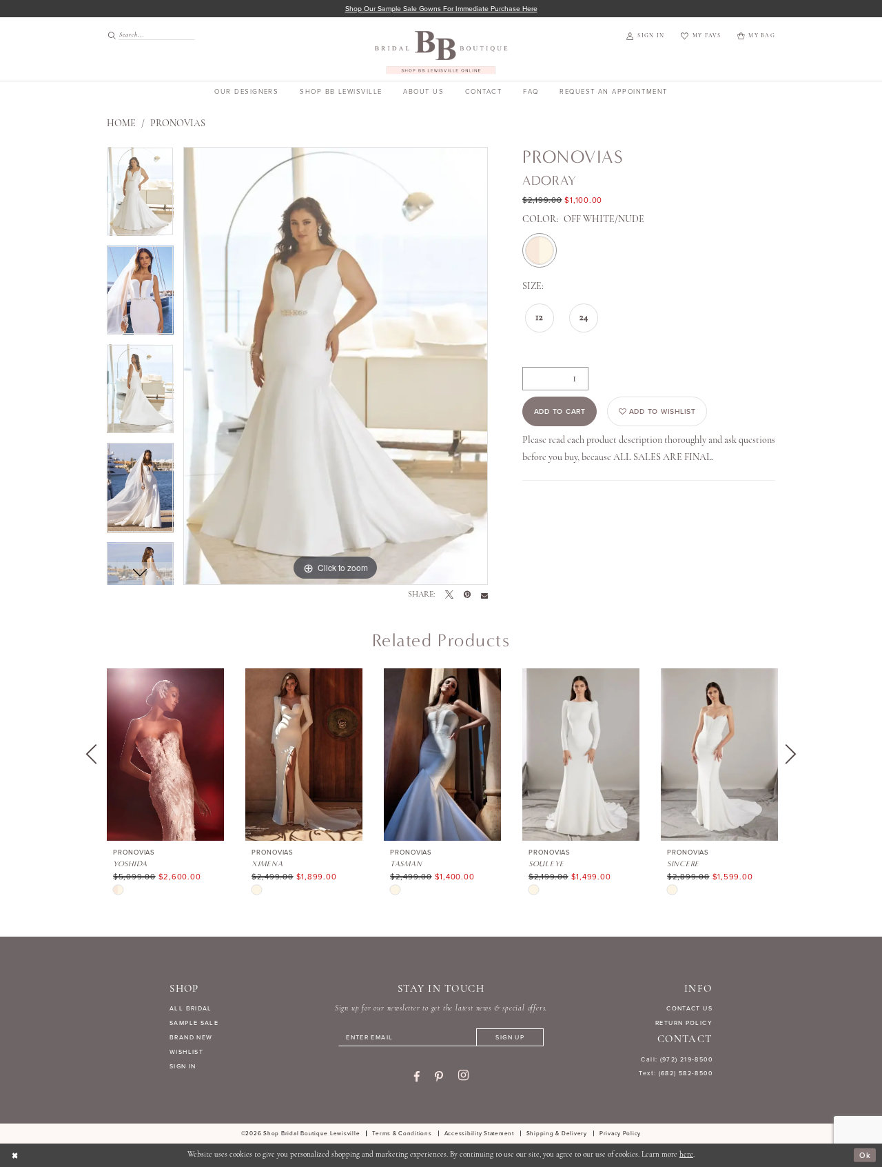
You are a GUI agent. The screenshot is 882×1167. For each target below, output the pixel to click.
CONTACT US (689, 1008)
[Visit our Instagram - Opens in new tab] (463, 1076)
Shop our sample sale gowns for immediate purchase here (441, 8)
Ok (865, 1155)
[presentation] (165, 754)
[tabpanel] (140, 196)
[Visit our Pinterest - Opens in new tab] (439, 1076)
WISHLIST (186, 1052)
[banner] (441, 52)
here (686, 1155)
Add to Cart (560, 411)
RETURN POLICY (683, 1023)
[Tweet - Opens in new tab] (449, 595)
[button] (645, 36)
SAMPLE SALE (194, 1023)
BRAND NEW (191, 1037)
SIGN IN (183, 1066)
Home (121, 124)
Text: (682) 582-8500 (675, 1073)
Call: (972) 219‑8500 (676, 1059)
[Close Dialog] (15, 1155)
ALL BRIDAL (191, 1008)
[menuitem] (147, 35)
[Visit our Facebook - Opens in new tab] (416, 1076)
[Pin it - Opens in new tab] (467, 595)
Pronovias (177, 124)
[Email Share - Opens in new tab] (484, 595)
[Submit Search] (113, 35)
